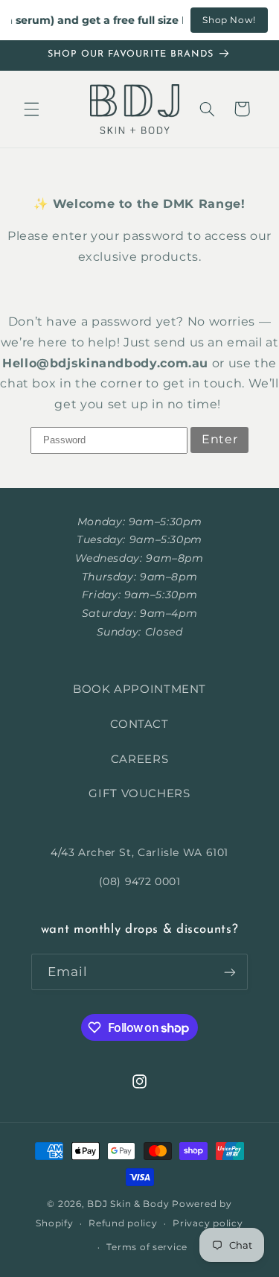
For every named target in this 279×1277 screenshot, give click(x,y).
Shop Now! (229, 19)
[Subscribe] (230, 972)
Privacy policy (208, 1223)
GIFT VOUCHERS (139, 793)
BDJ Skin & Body (128, 1204)
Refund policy (123, 1223)
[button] (31, 109)
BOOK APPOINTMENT (139, 689)
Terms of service (146, 1247)
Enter (219, 439)
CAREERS (139, 759)
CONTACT (139, 724)
